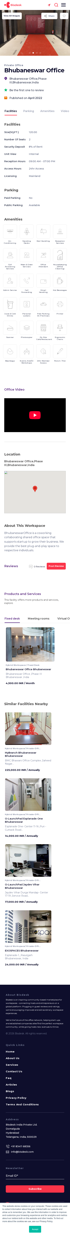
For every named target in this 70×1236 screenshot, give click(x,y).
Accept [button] (35, 1229)
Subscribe (35, 1188)
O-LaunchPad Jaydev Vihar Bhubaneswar (22, 886)
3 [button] (37, 53)
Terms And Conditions (22, 1104)
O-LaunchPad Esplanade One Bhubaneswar (24, 820)
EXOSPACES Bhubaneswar (22, 950)
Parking (28, 111)
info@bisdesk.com (22, 1151)
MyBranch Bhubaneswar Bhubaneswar (20, 754)
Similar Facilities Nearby (26, 704)
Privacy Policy (16, 1097)
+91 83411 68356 (20, 1146)
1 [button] (29, 53)
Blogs (10, 1091)
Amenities (47, 111)
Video (65, 111)
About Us (13, 1058)
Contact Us (14, 1071)
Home (10, 1051)
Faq (8, 1078)
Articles (11, 1084)
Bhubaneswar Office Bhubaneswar (28, 669)
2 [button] (33, 53)
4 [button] (40, 53)
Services (12, 1064)
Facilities (11, 111)
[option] (35, 33)
